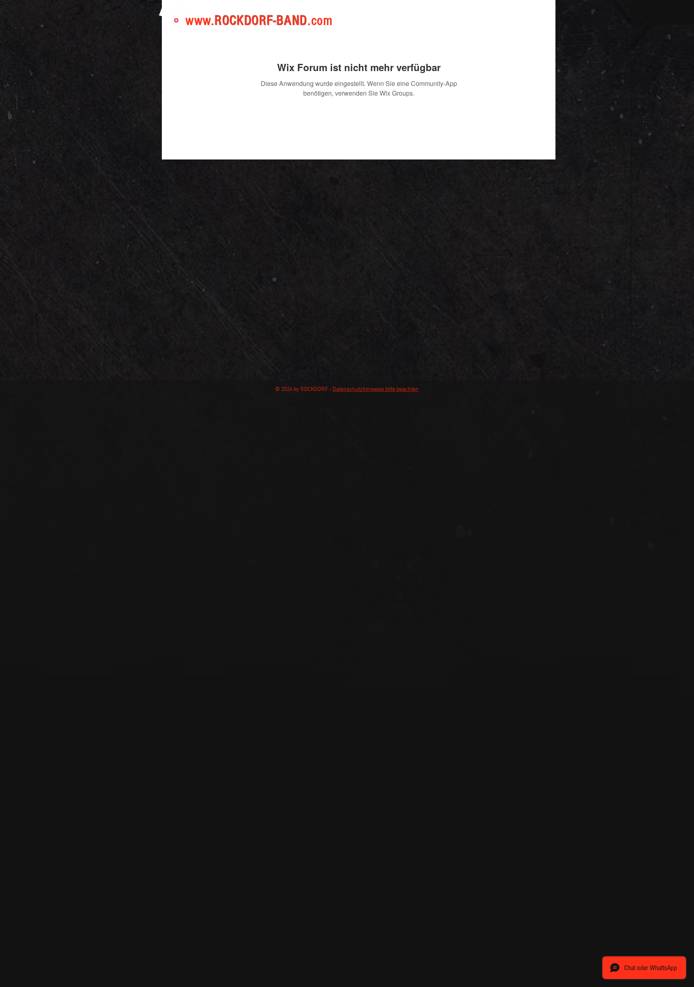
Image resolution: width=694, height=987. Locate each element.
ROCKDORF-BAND (261, 21)
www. (200, 21)
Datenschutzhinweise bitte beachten (375, 389)
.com (320, 21)
